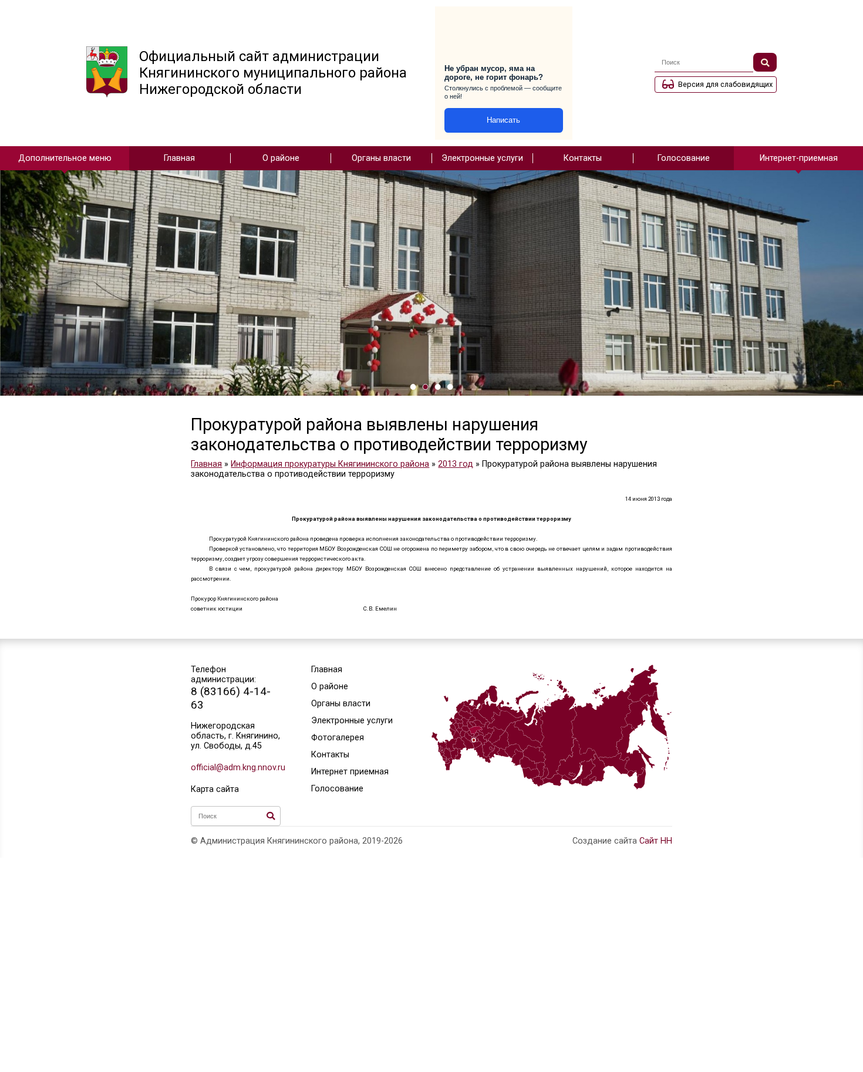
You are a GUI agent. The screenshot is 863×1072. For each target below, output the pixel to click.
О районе (280, 158)
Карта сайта (215, 789)
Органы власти (381, 158)
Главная (179, 158)
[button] (413, 387)
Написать (503, 120)
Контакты (583, 158)
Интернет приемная (350, 772)
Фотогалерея (337, 738)
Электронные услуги (482, 158)
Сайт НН (655, 841)
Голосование (684, 158)
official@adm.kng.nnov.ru (236, 768)
